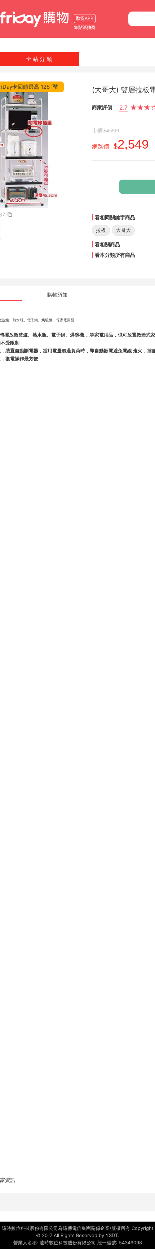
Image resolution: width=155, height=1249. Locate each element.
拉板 (101, 230)
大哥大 (123, 230)
